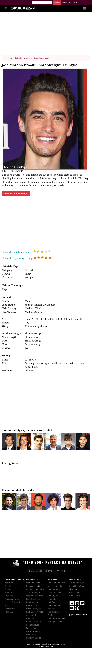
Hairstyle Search (33, 634)
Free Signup (74, 596)
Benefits (8, 586)
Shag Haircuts (32, 625)
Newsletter (9, 592)
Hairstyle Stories (33, 638)
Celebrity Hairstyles (35, 589)
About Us (9, 583)
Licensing (9, 596)
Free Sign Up (66, 2)
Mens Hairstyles (33, 631)
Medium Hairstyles (34, 596)
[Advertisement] (46, 34)
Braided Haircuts (33, 621)
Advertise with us (12, 599)
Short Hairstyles (33, 592)
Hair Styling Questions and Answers (54, 605)
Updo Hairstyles (33, 609)
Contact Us (10, 609)
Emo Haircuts (32, 628)
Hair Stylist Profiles (56, 618)
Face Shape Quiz (76, 586)
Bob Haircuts (32, 602)
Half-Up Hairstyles (34, 612)
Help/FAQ (9, 612)
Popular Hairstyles (34, 586)
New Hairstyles (33, 583)
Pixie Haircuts (32, 605)
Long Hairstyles (33, 599)
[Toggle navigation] (84, 8)
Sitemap (8, 589)
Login (75, 2)
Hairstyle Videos (55, 621)
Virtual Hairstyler (76, 583)
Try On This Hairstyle (15, 193)
